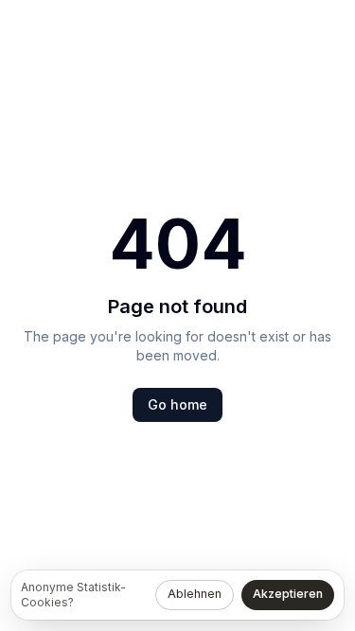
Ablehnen (195, 594)
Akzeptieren (288, 594)
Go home (177, 404)
